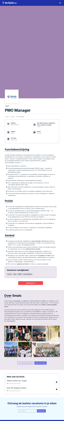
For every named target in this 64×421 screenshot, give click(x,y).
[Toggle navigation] (60, 3)
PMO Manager (20, 116)
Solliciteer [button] (30, 283)
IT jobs (12, 116)
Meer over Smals (41, 363)
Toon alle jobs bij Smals (25, 363)
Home (6, 116)
